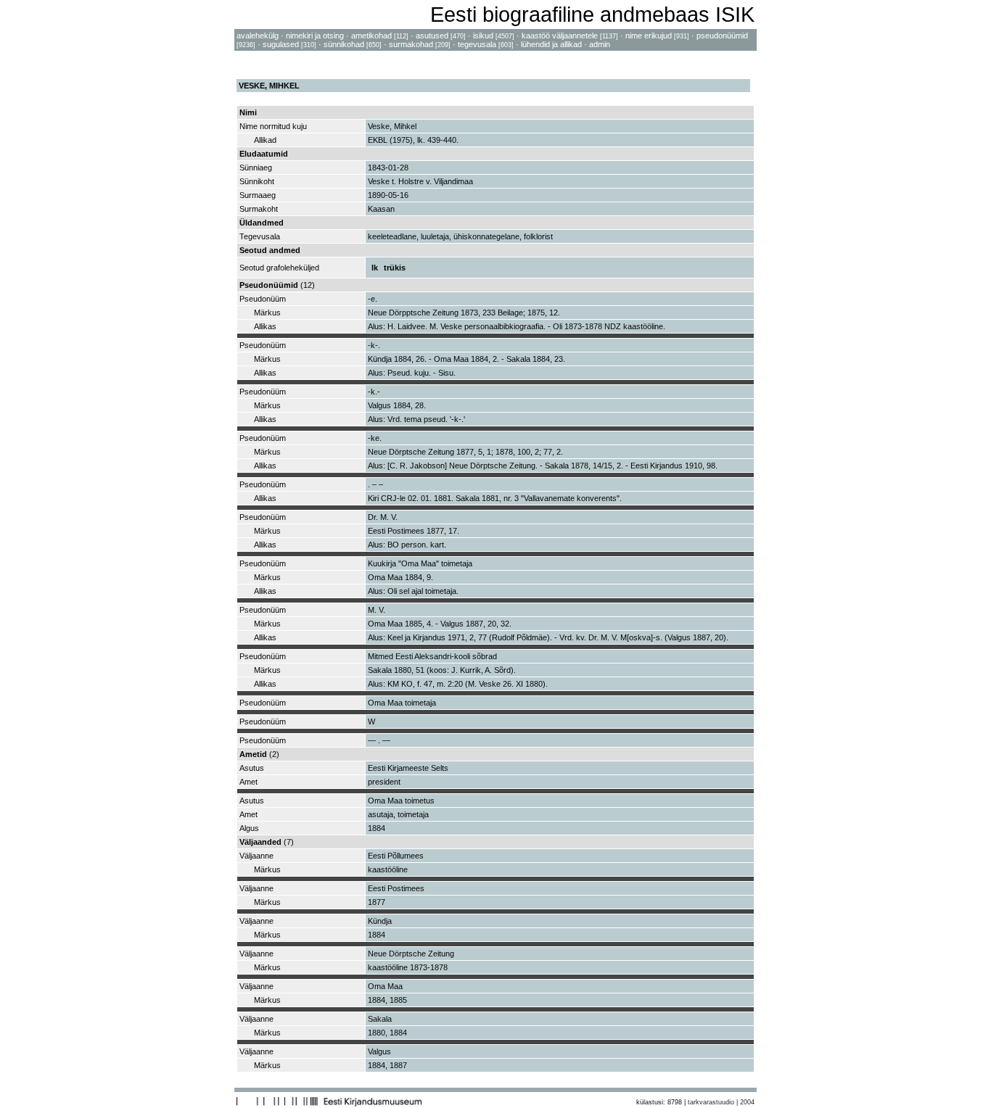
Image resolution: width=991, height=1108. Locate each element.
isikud (483, 35)
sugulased (281, 44)
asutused (432, 35)
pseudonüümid (722, 35)
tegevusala (477, 44)
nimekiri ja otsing (315, 35)
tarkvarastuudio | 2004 (721, 1102)
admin (599, 44)
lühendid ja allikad (551, 44)
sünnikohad (344, 44)
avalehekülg (258, 35)
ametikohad (371, 35)
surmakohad (411, 44)
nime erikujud (648, 35)
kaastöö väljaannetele (560, 35)
